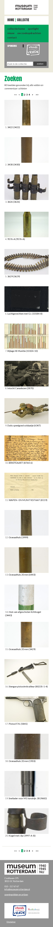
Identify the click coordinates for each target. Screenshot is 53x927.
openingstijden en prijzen (16, 894)
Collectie (23, 20)
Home (10, 20)
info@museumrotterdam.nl (17, 889)
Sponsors (12, 46)
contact (12, 37)
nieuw (10, 33)
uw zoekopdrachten (29, 33)
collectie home (16, 28)
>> (37, 94)
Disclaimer (11, 922)
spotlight (33, 28)
